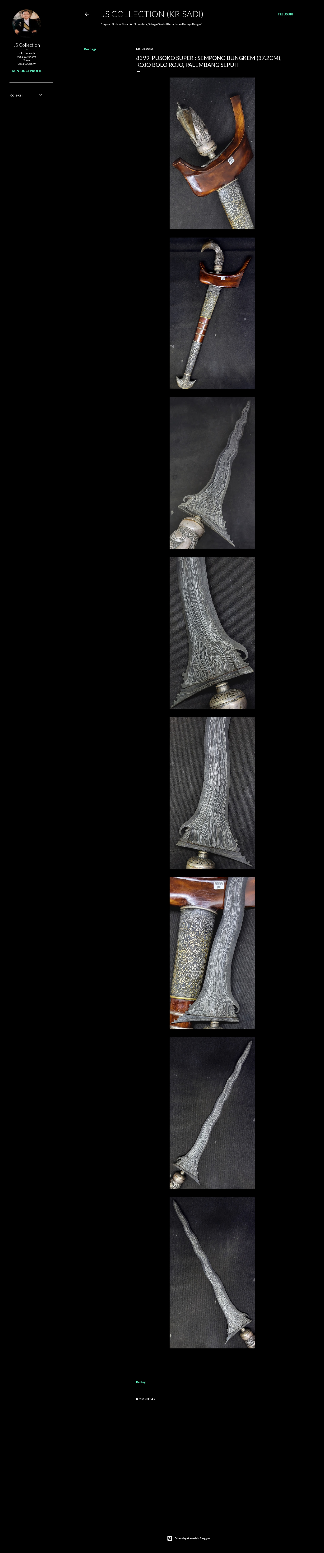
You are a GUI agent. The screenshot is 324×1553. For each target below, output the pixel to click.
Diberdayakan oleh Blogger (192, 1538)
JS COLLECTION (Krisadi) (152, 14)
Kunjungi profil (27, 71)
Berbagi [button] (90, 49)
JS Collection (27, 45)
